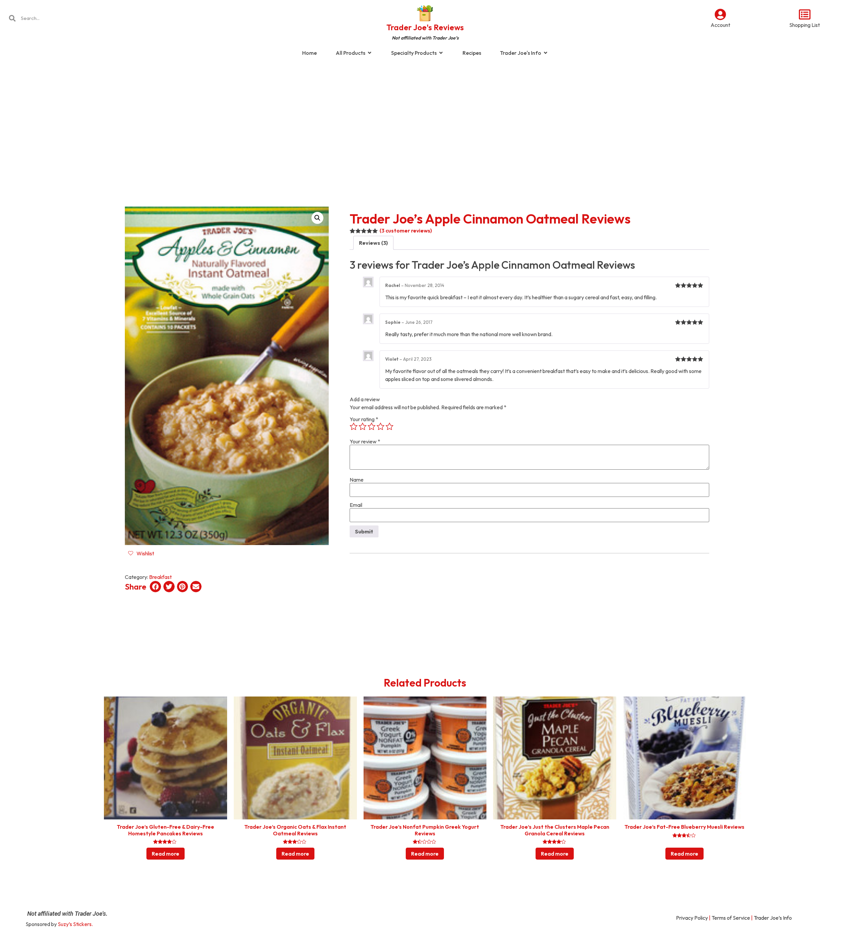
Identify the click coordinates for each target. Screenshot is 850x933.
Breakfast (160, 577)
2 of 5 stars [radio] (363, 426)
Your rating (364, 419)
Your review (365, 441)
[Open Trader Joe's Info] (545, 53)
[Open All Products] (369, 53)
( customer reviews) (406, 230)
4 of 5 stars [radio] (380, 426)
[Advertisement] (425, 114)
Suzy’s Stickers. (75, 924)
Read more (165, 853)
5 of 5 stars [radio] (389, 426)
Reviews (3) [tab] (373, 242)
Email (356, 505)
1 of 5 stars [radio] (354, 426)
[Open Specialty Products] (441, 53)
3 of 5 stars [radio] (372, 426)
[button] (317, 218)
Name (357, 479)
